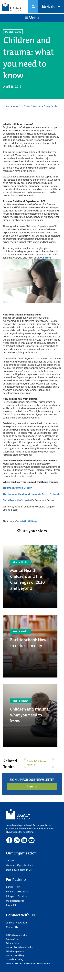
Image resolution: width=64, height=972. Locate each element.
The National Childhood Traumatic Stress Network (31, 494)
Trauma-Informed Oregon (17, 487)
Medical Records (15, 900)
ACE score (45, 257)
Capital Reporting (14, 959)
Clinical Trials (13, 886)
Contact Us (12, 927)
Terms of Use (12, 939)
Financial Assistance (17, 891)
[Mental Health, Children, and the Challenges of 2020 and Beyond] (30, 576)
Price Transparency (15, 951)
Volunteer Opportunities (19, 865)
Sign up (32, 786)
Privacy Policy (12, 943)
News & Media (32, 106)
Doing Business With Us (19, 869)
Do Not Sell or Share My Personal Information (28, 963)
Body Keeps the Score (15, 500)
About (16, 106)
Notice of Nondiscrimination (19, 947)
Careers (10, 860)
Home (6, 106)
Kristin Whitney (28, 521)
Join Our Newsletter (17, 922)
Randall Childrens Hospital (36, 763)
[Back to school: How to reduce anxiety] (30, 646)
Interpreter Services (16, 896)
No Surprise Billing (15, 955)
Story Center (51, 106)
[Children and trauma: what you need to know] (30, 715)
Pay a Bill (11, 905)
